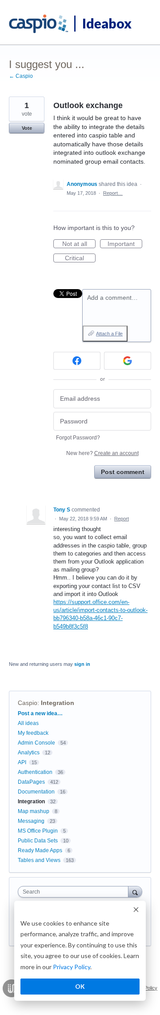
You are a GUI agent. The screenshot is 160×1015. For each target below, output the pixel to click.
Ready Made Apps (40, 850)
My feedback (33, 733)
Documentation (36, 792)
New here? (102, 453)
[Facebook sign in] (76, 361)
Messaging (31, 821)
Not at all (79, 244)
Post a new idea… (40, 713)
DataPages (31, 782)
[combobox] (75, 892)
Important (125, 244)
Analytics (29, 752)
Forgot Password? (78, 438)
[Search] (135, 891)
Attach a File (109, 333)
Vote (27, 128)
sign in (82, 664)
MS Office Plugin (38, 831)
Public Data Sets (38, 841)
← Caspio (21, 76)
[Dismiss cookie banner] (136, 910)
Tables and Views (39, 860)
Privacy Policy (71, 967)
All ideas (28, 723)
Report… (113, 193)
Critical (80, 258)
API (22, 762)
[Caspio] (39, 24)
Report (121, 518)
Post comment (122, 471)
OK (80, 986)
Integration (57, 702)
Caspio (27, 702)
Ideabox (107, 23)
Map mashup (33, 811)
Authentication (35, 772)
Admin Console (36, 743)
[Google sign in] (127, 361)
